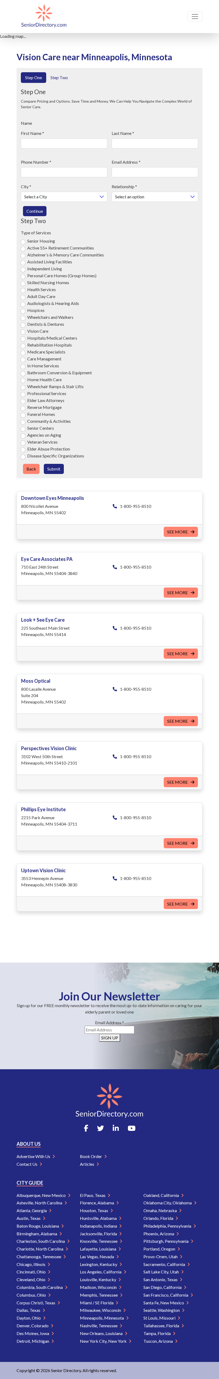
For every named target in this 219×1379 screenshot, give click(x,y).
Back (31, 468)
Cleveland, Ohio (31, 1279)
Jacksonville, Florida (99, 1233)
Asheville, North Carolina (40, 1202)
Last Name (123, 133)
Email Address (126, 161)
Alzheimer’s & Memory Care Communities (65, 254)
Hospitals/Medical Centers (52, 337)
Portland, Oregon (159, 1248)
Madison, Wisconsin (99, 1287)
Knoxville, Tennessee (99, 1241)
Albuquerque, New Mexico (42, 1195)
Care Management (44, 358)
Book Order (91, 1156)
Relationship (124, 186)
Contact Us (27, 1164)
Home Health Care (44, 379)
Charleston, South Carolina (41, 1241)
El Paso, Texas (93, 1195)
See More (178, 531)
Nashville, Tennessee (99, 1325)
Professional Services (46, 393)
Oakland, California (161, 1195)
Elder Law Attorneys (45, 400)
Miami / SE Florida (97, 1302)
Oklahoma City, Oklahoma (168, 1202)
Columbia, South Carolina (40, 1287)
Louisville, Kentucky (98, 1279)
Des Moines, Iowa (33, 1333)
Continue (34, 211)
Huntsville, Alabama (99, 1218)
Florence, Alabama (97, 1202)
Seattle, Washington (162, 1310)
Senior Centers (40, 428)
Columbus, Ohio (32, 1294)
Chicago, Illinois (31, 1264)
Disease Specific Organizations (55, 455)
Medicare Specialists (46, 351)
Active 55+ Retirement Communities (60, 247)
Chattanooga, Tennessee (39, 1256)
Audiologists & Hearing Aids (53, 303)
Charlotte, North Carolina (40, 1248)
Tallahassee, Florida (161, 1325)
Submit (53, 468)
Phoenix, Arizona (159, 1233)
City (26, 186)
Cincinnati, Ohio (31, 1271)
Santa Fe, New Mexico (164, 1302)
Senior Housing (41, 240)
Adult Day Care (41, 296)
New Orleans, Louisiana (101, 1333)
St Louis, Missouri (159, 1317)
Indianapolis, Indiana (99, 1225)
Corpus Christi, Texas (36, 1302)
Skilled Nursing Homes (48, 282)
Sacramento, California (164, 1264)
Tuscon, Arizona (158, 1341)
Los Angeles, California (101, 1271)
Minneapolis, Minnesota (102, 1317)
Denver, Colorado (33, 1325)
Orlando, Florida (158, 1218)
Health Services (41, 289)
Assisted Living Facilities (49, 261)
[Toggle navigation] (194, 16)
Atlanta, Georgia (32, 1210)
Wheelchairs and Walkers (50, 317)
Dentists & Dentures (45, 324)
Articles (87, 1164)
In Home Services (43, 365)
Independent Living (44, 268)
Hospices (36, 310)
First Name (32, 133)
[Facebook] (86, 1128)
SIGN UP (109, 1037)
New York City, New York (103, 1341)
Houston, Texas (94, 1210)
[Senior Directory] (44, 16)
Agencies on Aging (44, 434)
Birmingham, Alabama (37, 1233)
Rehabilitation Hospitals (49, 344)
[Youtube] (131, 1128)
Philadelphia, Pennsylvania (167, 1225)
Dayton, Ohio (29, 1317)
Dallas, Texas (29, 1310)
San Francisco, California (166, 1294)
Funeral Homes (41, 414)
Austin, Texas (29, 1218)
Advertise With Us (34, 1156)
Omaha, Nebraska (160, 1210)
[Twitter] (100, 1128)
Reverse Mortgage (44, 407)
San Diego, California (162, 1287)
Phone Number (36, 161)
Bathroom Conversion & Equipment (59, 372)
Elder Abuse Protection (48, 448)
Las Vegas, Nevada (97, 1256)
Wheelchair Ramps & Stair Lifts (55, 386)
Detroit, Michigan (33, 1341)
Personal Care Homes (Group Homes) (61, 275)
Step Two (59, 77)
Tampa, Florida (157, 1333)
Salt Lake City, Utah (161, 1271)
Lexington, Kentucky (99, 1264)
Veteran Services (42, 441)
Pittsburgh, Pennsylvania (166, 1241)
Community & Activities (49, 421)
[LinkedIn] (116, 1128)
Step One (33, 77)
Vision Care (37, 330)
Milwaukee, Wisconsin (101, 1310)
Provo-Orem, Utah (160, 1256)
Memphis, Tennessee (99, 1294)
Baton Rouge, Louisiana (38, 1225)
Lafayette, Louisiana (98, 1248)
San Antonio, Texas (160, 1279)
